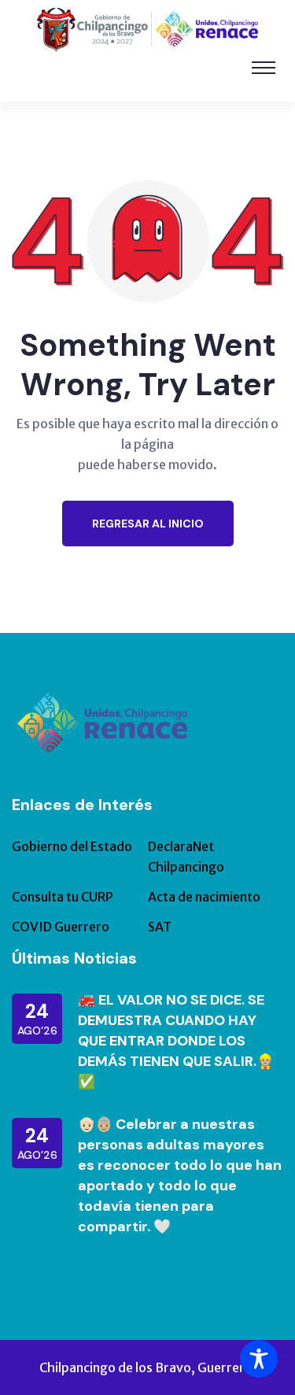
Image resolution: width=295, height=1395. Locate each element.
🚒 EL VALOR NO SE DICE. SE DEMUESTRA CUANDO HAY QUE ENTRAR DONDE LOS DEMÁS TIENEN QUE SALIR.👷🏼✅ (176, 1040)
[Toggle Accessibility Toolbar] (258, 1358)
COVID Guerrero (60, 926)
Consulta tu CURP (62, 897)
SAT (159, 926)
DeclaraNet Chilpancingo (186, 856)
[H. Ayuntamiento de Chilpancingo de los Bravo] (147, 28)
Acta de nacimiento (204, 897)
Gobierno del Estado (72, 846)
